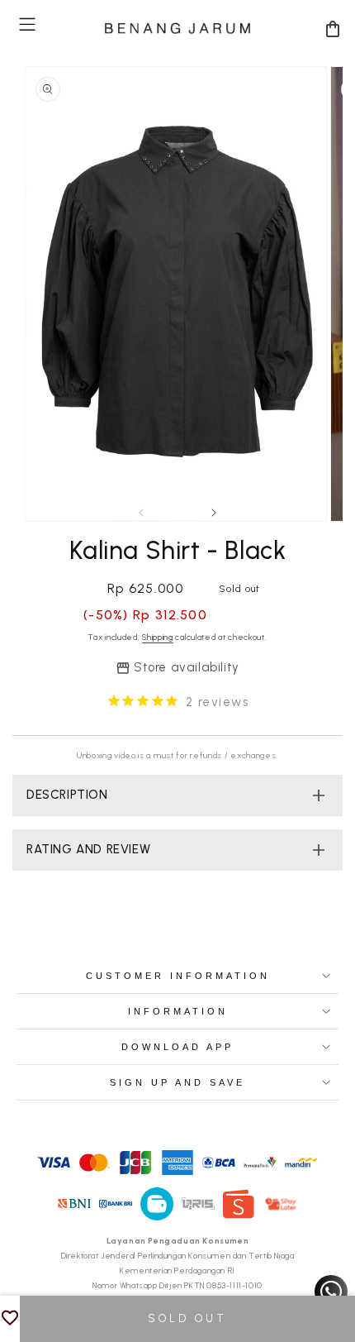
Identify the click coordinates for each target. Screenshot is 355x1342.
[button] (27, 24)
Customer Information (178, 976)
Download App (177, 1047)
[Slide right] (214, 512)
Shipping (157, 637)
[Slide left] (141, 512)
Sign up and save (177, 1082)
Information (178, 1011)
